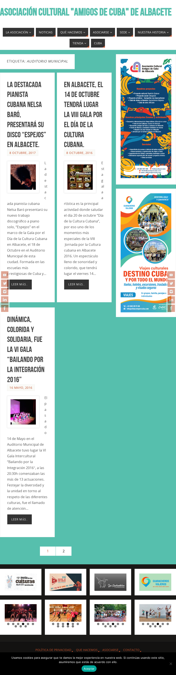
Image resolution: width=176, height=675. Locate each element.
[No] (170, 664)
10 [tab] (73, 626)
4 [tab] (23, 624)
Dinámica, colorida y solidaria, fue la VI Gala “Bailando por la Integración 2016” (25, 349)
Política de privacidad (53, 650)
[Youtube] (4, 275)
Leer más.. (19, 284)
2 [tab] (13, 624)
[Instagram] (4, 291)
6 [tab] (33, 624)
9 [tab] (25, 626)
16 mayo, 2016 (20, 388)
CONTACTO (131, 650)
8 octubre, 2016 (79, 153)
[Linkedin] (4, 300)
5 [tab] (28, 624)
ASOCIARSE (110, 650)
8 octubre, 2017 (22, 153)
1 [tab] (8, 624)
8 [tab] (21, 626)
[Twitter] (4, 283)
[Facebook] (4, 308)
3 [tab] (18, 624)
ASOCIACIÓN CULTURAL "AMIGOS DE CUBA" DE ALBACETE (86, 12)
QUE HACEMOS (87, 650)
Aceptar (89, 668)
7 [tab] (16, 626)
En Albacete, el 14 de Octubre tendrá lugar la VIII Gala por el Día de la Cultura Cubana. (83, 114)
